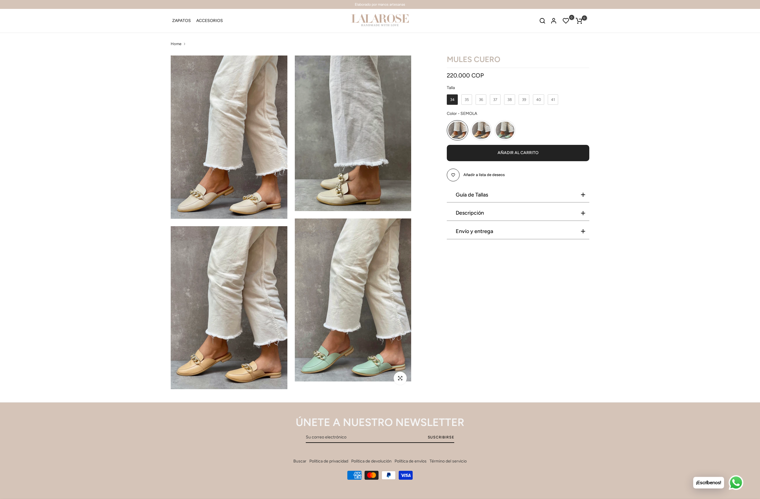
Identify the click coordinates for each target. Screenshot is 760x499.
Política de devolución (371, 461)
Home (176, 44)
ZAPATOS (181, 20)
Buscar (299, 461)
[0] (566, 21)
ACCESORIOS (209, 20)
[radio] (452, 99)
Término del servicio (448, 461)
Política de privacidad (328, 461)
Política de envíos (411, 461)
